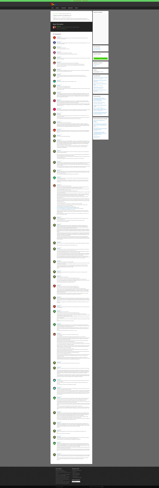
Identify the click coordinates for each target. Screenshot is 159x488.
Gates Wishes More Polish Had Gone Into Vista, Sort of (100, 90)
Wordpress (64, 475)
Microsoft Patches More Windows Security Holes (100, 84)
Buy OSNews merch (97, 49)
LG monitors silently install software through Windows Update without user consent (100, 113)
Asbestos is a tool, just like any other (99, 102)
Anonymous (59, 37)
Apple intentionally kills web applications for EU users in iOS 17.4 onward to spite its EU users (100, 125)
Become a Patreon (97, 48)
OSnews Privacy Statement (60, 470)
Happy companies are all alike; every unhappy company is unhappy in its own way (100, 109)
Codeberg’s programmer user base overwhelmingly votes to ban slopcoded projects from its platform (100, 99)
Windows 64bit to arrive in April (98, 87)
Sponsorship (74, 471)
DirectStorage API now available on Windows (101, 77)
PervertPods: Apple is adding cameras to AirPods (100, 106)
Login (95, 65)
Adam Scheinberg (67, 474)
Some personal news (97, 136)
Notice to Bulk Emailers (76, 474)
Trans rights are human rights (77, 477)
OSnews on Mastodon (76, 473)
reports (57, 18)
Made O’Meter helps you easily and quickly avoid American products (100, 129)
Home (54, 13)
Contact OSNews (75, 476)
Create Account (96, 64)
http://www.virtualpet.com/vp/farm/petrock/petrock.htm (65, 207)
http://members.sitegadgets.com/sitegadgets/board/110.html (66, 208)
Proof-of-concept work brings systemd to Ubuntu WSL (100, 81)
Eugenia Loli (59, 26)
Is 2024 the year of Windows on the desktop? (99, 121)
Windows (57, 13)
